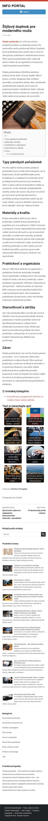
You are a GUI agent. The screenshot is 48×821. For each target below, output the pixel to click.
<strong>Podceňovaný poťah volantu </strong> (29, 677)
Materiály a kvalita (13, 142)
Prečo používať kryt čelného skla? (24, 694)
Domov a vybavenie (9, 737)
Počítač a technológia (10, 752)
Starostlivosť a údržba (14, 148)
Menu (26, 12)
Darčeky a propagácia (19, 489)
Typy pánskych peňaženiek (16, 139)
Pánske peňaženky (10, 41)
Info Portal (14, 5)
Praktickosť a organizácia (15, 145)
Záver (7, 151)
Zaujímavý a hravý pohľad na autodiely (26, 565)
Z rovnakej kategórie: (16, 154)
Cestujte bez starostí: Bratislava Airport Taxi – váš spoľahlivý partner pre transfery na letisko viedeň (28, 597)
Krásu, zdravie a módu (10, 747)
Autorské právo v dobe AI (22, 580)
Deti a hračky (7, 732)
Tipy (3, 757)
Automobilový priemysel (11, 718)
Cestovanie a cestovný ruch (12, 723)
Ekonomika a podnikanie (11, 742)
